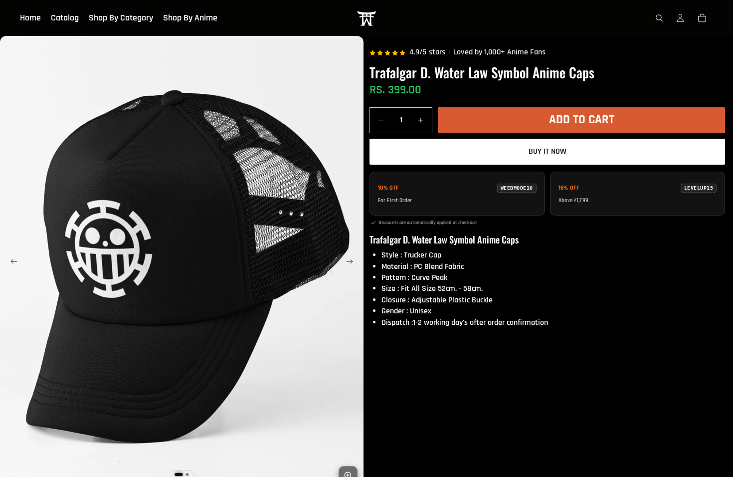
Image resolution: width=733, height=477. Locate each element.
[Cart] (702, 18)
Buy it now (547, 151)
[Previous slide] (11, 263)
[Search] (659, 18)
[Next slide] (353, 263)
